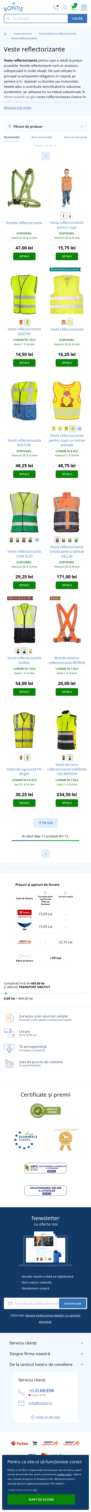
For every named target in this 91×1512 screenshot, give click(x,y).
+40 (41, 1390)
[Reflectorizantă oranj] (21, 757)
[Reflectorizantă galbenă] (27, 757)
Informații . (46, 1318)
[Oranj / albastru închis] (11, 540)
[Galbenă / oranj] (30, 651)
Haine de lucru (23, 33)
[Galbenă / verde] (76, 540)
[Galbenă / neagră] (30, 540)
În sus (47, 823)
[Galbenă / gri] (70, 540)
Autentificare (72, 1303)
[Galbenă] (70, 215)
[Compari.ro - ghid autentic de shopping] (45, 1110)
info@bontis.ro (40, 1403)
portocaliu (27, 102)
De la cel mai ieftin (42, 137)
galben (9, 102)
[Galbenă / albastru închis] (18, 540)
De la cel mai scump (75, 137)
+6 (79, 428)
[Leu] (54, 428)
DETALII (24, 256)
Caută (77, 18)
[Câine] (66, 428)
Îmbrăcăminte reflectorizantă (57, 33)
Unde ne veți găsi (48, 1417)
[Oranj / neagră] (24, 540)
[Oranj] (64, 215)
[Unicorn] (60, 428)
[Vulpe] (73, 428)
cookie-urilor (64, 1474)
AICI (35, 1489)
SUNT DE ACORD (41, 1499)
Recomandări (12, 137)
